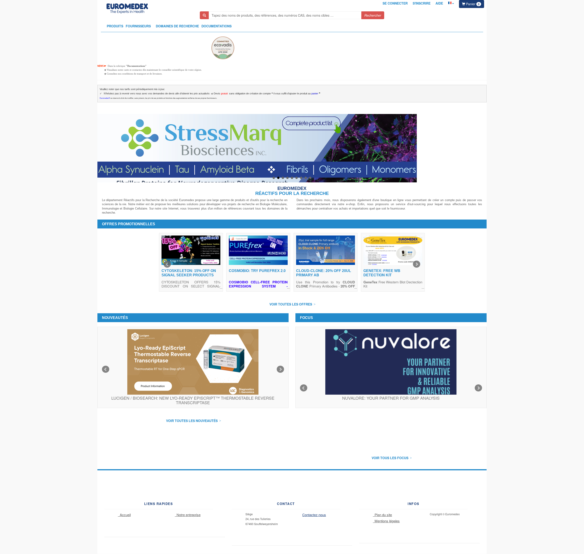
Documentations (216, 26)
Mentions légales (386, 520)
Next (416, 264)
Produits (115, 26)
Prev (167, 264)
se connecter (395, 3)
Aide (439, 3)
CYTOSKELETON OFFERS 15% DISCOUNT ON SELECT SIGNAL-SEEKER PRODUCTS (191, 286)
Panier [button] (472, 4)
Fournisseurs (138, 26)
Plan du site (382, 514)
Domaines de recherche (177, 26)
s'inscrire (421, 3)
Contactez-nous (314, 514)
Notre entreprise (188, 514)
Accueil (124, 514)
